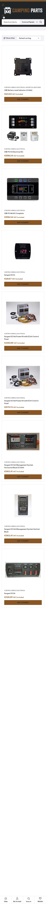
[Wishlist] (40, 898)
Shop (5, 901)
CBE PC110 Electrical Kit (13, 152)
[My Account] (17, 898)
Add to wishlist (25, 69)
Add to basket (23, 99)
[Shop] (5, 898)
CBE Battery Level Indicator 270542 (18, 90)
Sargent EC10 (9, 275)
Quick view (20, 69)
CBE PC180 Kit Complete (14, 213)
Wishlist (40, 901)
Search (40, 22)
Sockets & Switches (33, 87)
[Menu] (3, 5)
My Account (17, 901)
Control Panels (10, 87)
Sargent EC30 (9, 593)
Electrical (21, 87)
